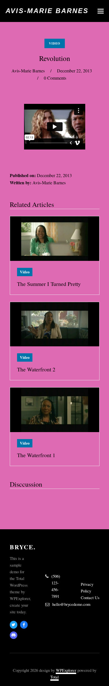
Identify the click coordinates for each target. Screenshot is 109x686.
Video (54, 43)
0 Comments (55, 78)
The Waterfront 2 (36, 369)
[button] (101, 11)
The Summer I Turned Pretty (49, 284)
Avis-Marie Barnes (47, 10)
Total (54, 677)
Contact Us (90, 597)
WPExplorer (66, 670)
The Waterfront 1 (36, 455)
